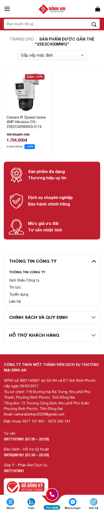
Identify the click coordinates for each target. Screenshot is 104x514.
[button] (7, 8)
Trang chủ (22, 39)
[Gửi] (94, 24)
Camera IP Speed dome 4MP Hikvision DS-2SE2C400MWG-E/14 (26, 121)
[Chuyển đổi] (94, 261)
